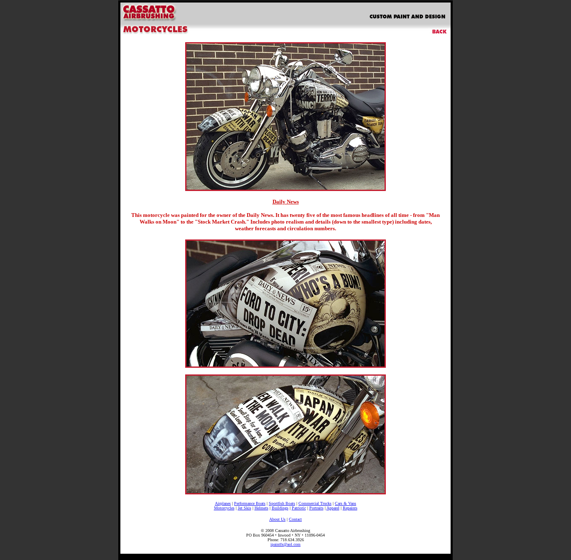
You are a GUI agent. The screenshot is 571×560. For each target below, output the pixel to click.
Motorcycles (224, 508)
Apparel (332, 508)
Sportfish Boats (282, 503)
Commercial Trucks (314, 503)
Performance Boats (249, 503)
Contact (295, 519)
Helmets (261, 508)
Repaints (350, 508)
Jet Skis (244, 508)
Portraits (316, 508)
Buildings (280, 508)
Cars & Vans (345, 503)
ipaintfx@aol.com (285, 544)
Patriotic (299, 508)
